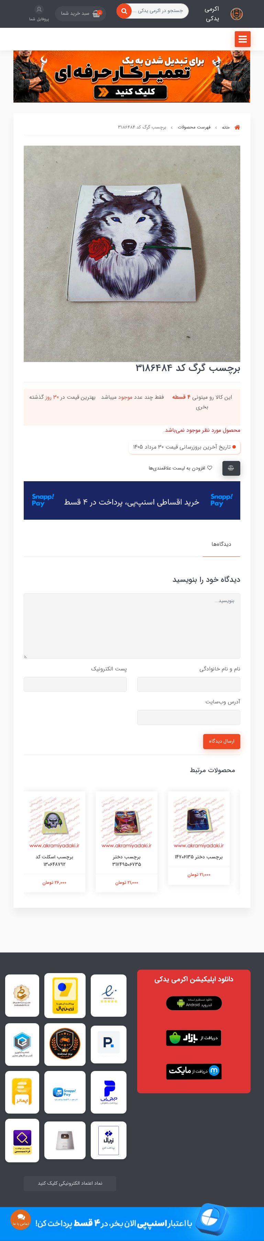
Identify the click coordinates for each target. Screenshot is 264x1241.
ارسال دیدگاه (221, 741)
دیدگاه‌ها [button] (221, 544)
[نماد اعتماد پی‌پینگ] (109, 1044)
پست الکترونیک (109, 669)
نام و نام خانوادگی (219, 669)
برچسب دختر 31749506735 (132, 860)
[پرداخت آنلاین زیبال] (109, 1140)
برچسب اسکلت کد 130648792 (60, 860)
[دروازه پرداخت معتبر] (65, 995)
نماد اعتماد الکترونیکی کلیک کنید (70, 1183)
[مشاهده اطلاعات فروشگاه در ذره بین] (22, 1140)
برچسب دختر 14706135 (204, 857)
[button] (80, 13)
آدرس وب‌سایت (222, 702)
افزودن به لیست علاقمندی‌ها (177, 468)
